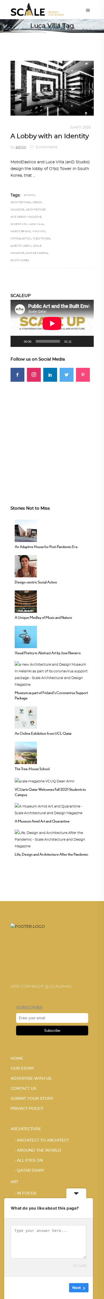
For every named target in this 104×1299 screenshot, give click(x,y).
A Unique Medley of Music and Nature (43, 617)
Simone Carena (37, 253)
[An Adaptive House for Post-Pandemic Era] (26, 530)
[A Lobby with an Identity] (52, 88)
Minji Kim (38, 231)
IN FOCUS (26, 1193)
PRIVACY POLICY (27, 1109)
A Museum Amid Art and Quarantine (42, 821)
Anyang (29, 195)
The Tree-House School (32, 769)
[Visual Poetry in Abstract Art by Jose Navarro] (26, 636)
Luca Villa (36, 224)
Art (14, 1182)
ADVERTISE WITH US (31, 1079)
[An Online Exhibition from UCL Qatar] (26, 716)
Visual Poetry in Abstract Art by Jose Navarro (48, 653)
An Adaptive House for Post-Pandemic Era (46, 546)
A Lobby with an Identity (50, 136)
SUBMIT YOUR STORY (32, 1099)
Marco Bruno (21, 231)
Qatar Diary (30, 1170)
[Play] (18, 341)
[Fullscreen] (86, 341)
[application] (52, 323)
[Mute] (77, 341)
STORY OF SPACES (49, 127)
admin (21, 147)
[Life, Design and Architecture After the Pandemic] (52, 839)
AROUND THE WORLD (39, 1150)
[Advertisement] (52, 434)
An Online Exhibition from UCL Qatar (43, 733)
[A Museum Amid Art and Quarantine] (52, 809)
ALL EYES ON (30, 1160)
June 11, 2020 (80, 127)
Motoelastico (21, 239)
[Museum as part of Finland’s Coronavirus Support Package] (52, 673)
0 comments (46, 147)
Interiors (21, 127)
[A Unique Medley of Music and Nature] (26, 600)
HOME (17, 1058)
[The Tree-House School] (26, 752)
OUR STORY (22, 1069)
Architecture (26, 1129)
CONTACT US (23, 1089)
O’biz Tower (41, 239)
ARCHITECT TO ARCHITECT (43, 1140)
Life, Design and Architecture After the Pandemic (51, 854)
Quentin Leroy (21, 246)
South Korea (20, 260)
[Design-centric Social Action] (26, 565)
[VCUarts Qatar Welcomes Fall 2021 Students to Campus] (45, 780)
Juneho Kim (19, 224)
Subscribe (52, 1030)
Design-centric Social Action (36, 582)
